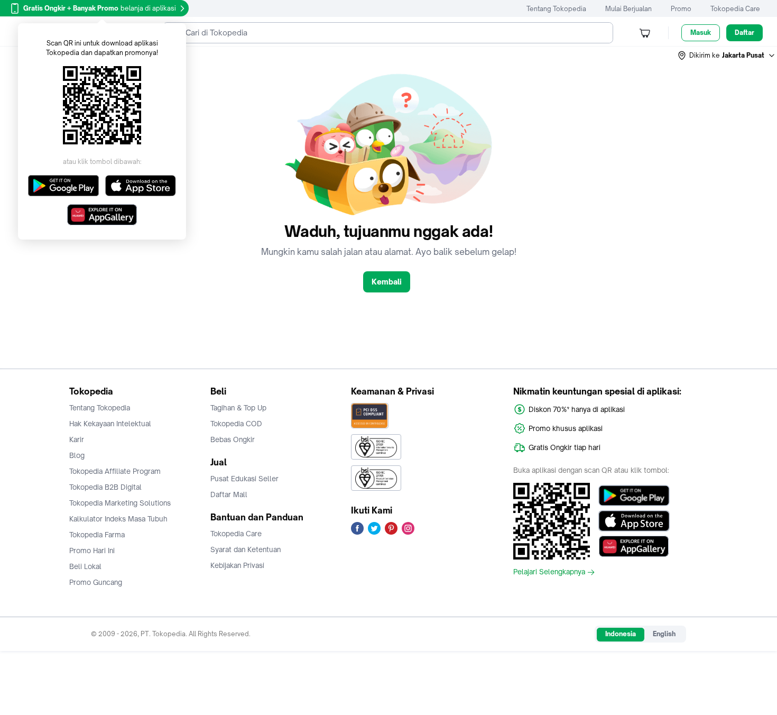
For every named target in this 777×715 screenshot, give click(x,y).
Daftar (744, 32)
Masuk (700, 32)
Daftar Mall (228, 494)
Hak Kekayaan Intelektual (110, 423)
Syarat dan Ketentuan (245, 549)
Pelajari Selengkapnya (549, 572)
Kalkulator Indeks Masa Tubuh (118, 519)
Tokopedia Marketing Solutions (120, 503)
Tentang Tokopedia (556, 9)
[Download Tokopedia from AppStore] (634, 520)
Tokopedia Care (735, 9)
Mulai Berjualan (628, 9)
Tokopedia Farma (97, 534)
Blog (77, 455)
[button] (727, 55)
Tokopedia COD (236, 423)
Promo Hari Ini (92, 550)
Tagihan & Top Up (238, 408)
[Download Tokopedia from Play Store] (634, 495)
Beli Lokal (85, 566)
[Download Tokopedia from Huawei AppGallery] (634, 546)
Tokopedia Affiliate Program (115, 471)
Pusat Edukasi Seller (244, 478)
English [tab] (664, 634)
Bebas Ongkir (232, 439)
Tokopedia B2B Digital (105, 487)
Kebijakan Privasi (237, 565)
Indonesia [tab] (620, 634)
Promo (681, 9)
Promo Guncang (95, 582)
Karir (76, 439)
